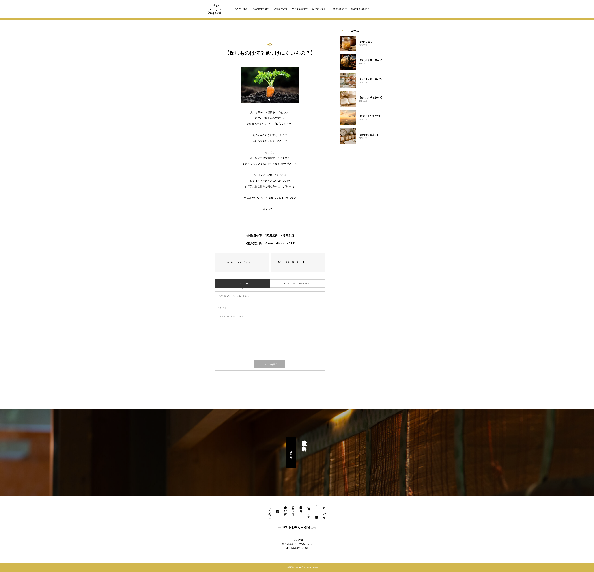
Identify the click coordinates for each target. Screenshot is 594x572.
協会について (281, 9)
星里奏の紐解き (300, 9)
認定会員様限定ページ (362, 9)
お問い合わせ (269, 510)
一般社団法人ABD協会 (297, 527)
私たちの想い (241, 9)
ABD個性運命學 (261, 9)
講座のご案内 (319, 9)
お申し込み (291, 452)
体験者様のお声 (339, 9)
